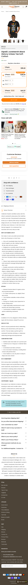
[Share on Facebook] (9, 178)
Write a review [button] (14, 162)
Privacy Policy (4, 537)
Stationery (4, 507)
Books (2, 519)
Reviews (3, 539)
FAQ (2, 527)
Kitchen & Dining (5, 512)
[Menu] (2, 7)
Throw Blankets (5, 510)
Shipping (3, 48)
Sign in (6, 114)
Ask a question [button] (14, 166)
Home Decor (4, 505)
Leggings (3, 492)
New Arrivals (4, 485)
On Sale (3, 497)
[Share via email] (19, 178)
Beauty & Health (5, 517)
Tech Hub (3, 515)
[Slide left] (2, 41)
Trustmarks (4, 544)
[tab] (12, 143)
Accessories (4, 495)
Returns (3, 532)
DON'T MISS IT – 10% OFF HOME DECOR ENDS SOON (14, 2)
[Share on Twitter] (14, 178)
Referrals (3, 542)
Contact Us (4, 534)
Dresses (3, 487)
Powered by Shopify (14, 581)
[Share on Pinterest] (16, 178)
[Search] (23, 7)
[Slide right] (26, 41)
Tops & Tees (4, 490)
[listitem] (14, 412)
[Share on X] (11, 178)
